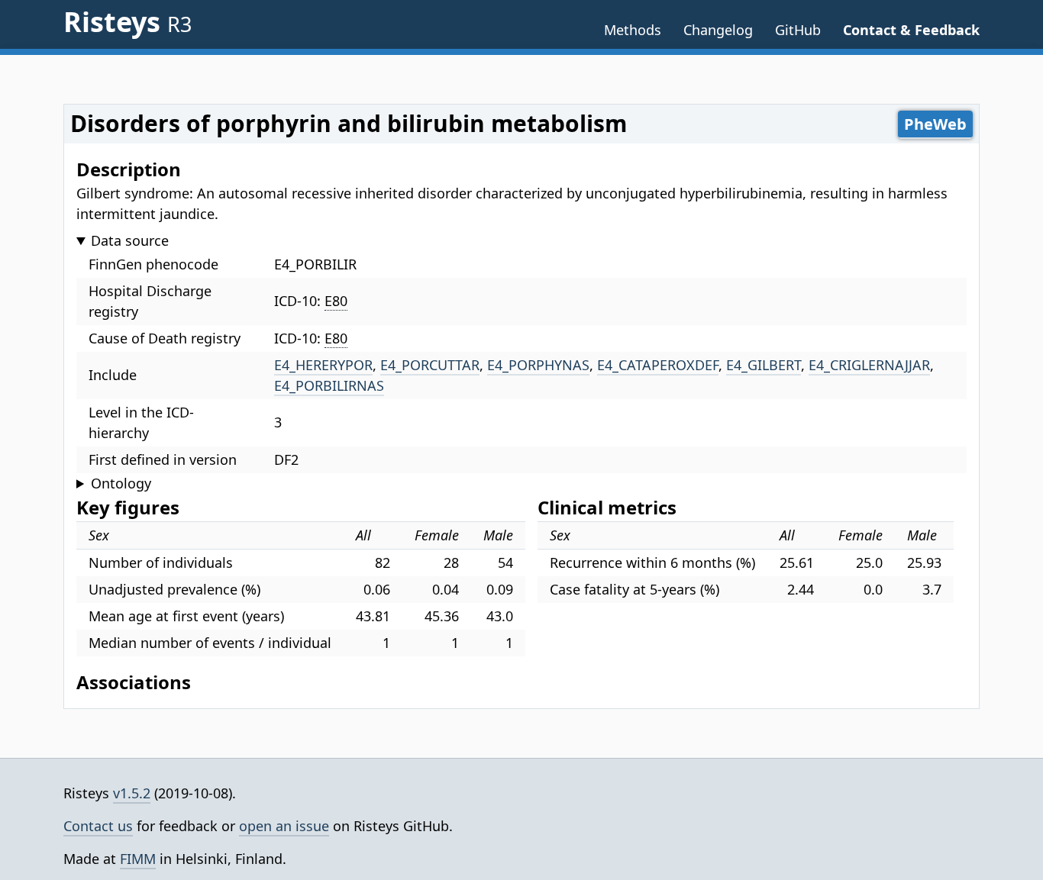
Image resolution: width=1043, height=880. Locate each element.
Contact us (98, 826)
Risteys (127, 21)
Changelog (718, 30)
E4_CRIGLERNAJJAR (869, 365)
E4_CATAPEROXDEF (657, 365)
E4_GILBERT (763, 365)
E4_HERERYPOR (323, 365)
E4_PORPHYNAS (538, 365)
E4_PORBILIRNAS (329, 385)
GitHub (798, 30)
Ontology (121, 483)
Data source (130, 240)
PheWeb (935, 124)
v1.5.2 (131, 793)
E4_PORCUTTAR (430, 365)
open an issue (284, 826)
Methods (632, 30)
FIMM (138, 858)
